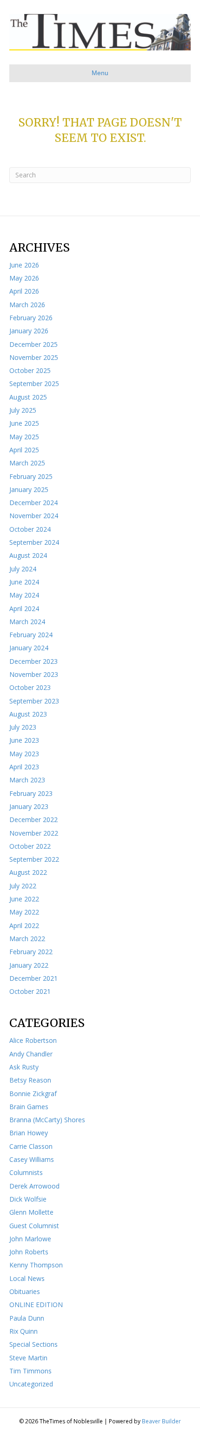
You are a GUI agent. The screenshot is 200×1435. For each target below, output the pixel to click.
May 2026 (24, 278)
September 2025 (34, 383)
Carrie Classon (31, 1146)
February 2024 (31, 634)
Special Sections (33, 1344)
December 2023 (33, 661)
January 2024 (28, 647)
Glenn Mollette (31, 1212)
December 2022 (33, 819)
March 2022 (27, 938)
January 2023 (28, 806)
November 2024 (33, 515)
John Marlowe (30, 1238)
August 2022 (28, 872)
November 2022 (33, 833)
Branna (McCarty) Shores (47, 1119)
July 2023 (22, 727)
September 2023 (34, 700)
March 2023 (27, 779)
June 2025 (24, 423)
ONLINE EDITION (36, 1304)
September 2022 (34, 859)
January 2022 (28, 965)
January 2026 (28, 330)
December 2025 (33, 344)
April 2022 (24, 925)
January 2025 (28, 489)
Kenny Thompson (36, 1264)
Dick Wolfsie (28, 1199)
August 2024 (28, 555)
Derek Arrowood (34, 1186)
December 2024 (33, 502)
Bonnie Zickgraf (33, 1093)
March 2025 (27, 462)
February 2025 (31, 476)
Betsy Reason (30, 1080)
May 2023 (24, 753)
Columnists (26, 1172)
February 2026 (31, 317)
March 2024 (27, 621)
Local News (27, 1278)
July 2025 (22, 410)
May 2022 (24, 911)
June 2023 (24, 740)
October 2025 (30, 370)
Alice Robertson (33, 1040)
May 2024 (24, 595)
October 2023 (30, 687)
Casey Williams (31, 1159)
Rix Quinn (23, 1331)
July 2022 (22, 885)
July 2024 (22, 568)
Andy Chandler (31, 1053)
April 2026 (24, 291)
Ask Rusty (24, 1066)
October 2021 (30, 991)
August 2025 (28, 397)
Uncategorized (31, 1383)
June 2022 (24, 898)
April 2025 (24, 449)
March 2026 (27, 304)
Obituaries (24, 1291)
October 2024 (30, 529)
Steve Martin (28, 1357)
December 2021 (33, 978)
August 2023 (28, 714)
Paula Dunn (26, 1318)
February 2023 (31, 793)
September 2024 (34, 542)
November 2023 (33, 674)
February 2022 (31, 951)
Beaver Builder (161, 1421)
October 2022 (30, 846)
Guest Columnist (34, 1225)
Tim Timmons (30, 1370)
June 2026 (24, 264)
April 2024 (24, 608)
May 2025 (24, 436)
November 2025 (33, 357)
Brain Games (28, 1106)
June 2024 (24, 581)
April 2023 (24, 766)
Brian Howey (28, 1132)
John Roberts (28, 1251)
